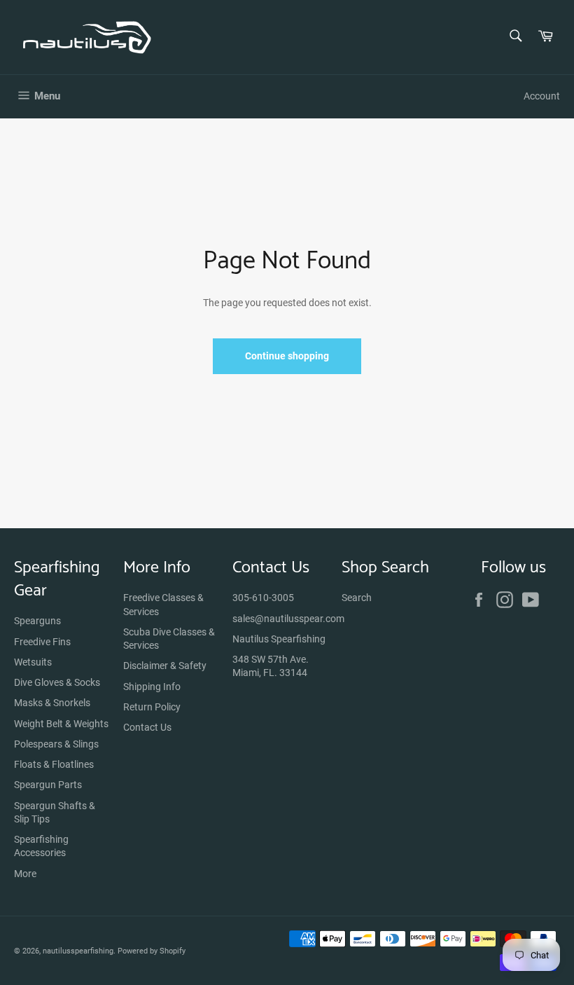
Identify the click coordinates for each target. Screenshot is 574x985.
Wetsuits (33, 662)
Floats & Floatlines (54, 764)
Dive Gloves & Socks (57, 682)
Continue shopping (287, 355)
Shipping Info (152, 686)
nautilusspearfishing (78, 951)
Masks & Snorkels (52, 702)
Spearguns (37, 620)
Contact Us (147, 727)
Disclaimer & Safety (164, 665)
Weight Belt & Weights (61, 723)
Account (542, 96)
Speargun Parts (48, 784)
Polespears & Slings (56, 744)
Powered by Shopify (152, 951)
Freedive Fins (42, 641)
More (25, 873)
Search (357, 597)
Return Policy (152, 706)
